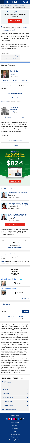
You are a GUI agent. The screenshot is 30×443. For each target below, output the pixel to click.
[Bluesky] (18, 419)
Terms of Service (15, 434)
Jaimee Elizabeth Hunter (10, 279)
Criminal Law (23, 5)
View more (25, 298)
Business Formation (7, 56)
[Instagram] (14, 419)
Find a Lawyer (6, 304)
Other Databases (7, 405)
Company (15, 428)
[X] (21, 419)
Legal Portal (15, 425)
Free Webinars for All (8, 189)
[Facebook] (11, 419)
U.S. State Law (7, 401)
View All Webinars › (15, 225)
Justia (2, 5)
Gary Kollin (14, 71)
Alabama (16, 5)
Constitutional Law (20, 29)
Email (25, 80)
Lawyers (3, 261)
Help (15, 431)
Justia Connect (15, 422)
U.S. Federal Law (7, 397)
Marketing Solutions (9, 409)
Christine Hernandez (8, 288)
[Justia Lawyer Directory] (23, 419)
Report (15, 98)
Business (5, 390)
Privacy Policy (15, 437)
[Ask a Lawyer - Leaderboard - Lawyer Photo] (3, 283)
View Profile (12, 74)
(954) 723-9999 (13, 73)
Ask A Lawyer (8, 5)
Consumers (4, 257)
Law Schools (6, 394)
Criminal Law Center (15, 247)
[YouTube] (9, 419)
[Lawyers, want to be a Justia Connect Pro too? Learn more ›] (20, 279)
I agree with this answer (15, 93)
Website (6, 80)
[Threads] (16, 419)
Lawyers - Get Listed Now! (15, 316)
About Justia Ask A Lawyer (10, 254)
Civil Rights (11, 29)
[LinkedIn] (7, 419)
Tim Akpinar (4, 101)
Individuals (5, 386)
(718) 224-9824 (13, 109)
